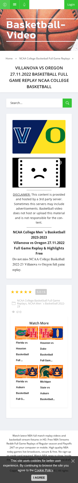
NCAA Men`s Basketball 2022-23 (41, 305)
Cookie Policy (44, 470)
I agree (39, 477)
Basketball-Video (36, 30)
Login (71, 4)
